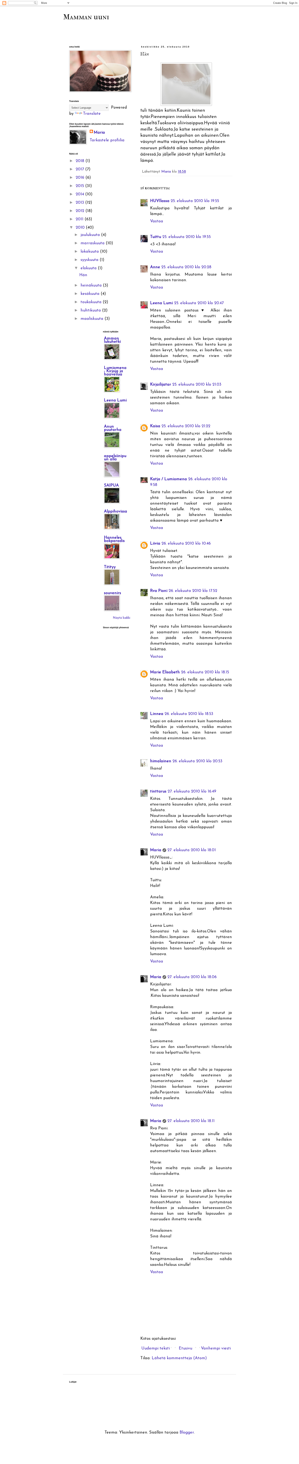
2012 (80, 211)
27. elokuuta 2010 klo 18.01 (191, 850)
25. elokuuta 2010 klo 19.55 (195, 201)
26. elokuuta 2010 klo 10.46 (186, 544)
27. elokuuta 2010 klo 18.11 (191, 1121)
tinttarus (158, 791)
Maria (155, 850)
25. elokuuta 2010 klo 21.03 (196, 385)
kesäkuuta (91, 294)
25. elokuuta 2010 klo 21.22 (186, 426)
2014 (80, 194)
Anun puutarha (112, 428)
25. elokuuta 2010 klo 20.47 (199, 303)
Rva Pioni (158, 591)
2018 (80, 161)
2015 (80, 186)
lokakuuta (90, 252)
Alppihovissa (115, 511)
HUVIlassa (159, 201)
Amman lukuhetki (112, 340)
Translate (92, 114)
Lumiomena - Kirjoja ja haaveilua (115, 371)
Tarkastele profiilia (107, 140)
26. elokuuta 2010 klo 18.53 (189, 714)
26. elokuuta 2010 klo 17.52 (193, 591)
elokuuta (89, 268)
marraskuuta (93, 243)
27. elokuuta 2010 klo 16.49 (192, 791)
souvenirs (112, 593)
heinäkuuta (92, 285)
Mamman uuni (86, 17)
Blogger (187, 1432)
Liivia (155, 544)
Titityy (110, 567)
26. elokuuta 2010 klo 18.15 (205, 672)
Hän (83, 275)
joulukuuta (91, 235)
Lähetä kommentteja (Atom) (179, 1358)
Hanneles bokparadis (114, 539)
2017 (80, 169)
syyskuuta (90, 260)
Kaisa (155, 426)
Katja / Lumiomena (168, 479)
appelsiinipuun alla (115, 457)
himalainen (160, 761)
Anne (155, 267)
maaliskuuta (93, 319)
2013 (80, 203)
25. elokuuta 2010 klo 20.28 (186, 267)
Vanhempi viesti (216, 1348)
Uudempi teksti (155, 1348)
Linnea (156, 714)
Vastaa (156, 221)
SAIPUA (111, 485)
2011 (80, 219)
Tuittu (155, 237)
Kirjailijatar (160, 385)
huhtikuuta (91, 310)
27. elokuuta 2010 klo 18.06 (192, 977)
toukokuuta (92, 302)
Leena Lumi (161, 303)
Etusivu (185, 1348)
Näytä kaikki (121, 618)
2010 (81, 228)
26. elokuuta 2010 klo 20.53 (197, 761)
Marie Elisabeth (165, 672)
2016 (80, 178)
